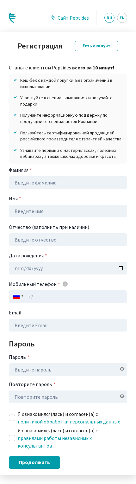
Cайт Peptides (73, 18)
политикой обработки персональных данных (69, 421)
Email (15, 312)
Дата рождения (28, 255)
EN (122, 18)
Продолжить (34, 462)
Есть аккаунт (96, 45)
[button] (17, 296)
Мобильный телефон (34, 284)
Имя (15, 198)
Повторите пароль (32, 384)
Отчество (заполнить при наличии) (49, 227)
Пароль (19, 357)
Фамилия (20, 170)
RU (109, 18)
